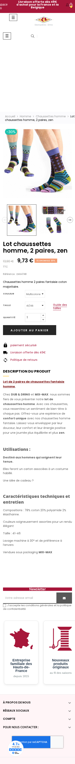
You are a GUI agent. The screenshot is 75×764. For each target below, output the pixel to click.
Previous (5, 220)
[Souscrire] (64, 598)
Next (70, 220)
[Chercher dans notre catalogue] (32, 36)
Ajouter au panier (30, 330)
